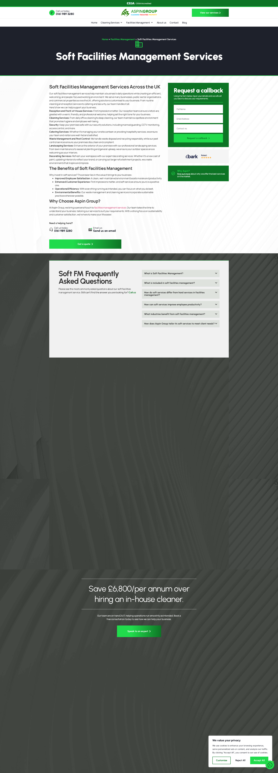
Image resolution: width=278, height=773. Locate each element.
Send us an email (104, 230)
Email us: (98, 227)
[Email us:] (90, 229)
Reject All (240, 760)
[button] (181, 273)
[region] (240, 751)
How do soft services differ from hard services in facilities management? (174, 293)
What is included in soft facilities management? (169, 283)
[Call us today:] (52, 12)
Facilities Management (123, 39)
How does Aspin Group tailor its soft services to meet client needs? (179, 323)
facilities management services (110, 207)
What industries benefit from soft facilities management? (174, 314)
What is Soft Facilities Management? (163, 273)
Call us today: (63, 11)
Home (105, 39)
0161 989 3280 (65, 14)
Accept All (259, 760)
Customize (221, 760)
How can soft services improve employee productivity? (173, 304)
